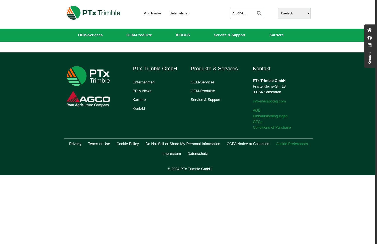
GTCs (257, 122)
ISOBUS (183, 35)
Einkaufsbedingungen (270, 116)
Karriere (276, 35)
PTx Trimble (152, 13)
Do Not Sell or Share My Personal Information (183, 144)
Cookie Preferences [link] (292, 144)
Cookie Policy (128, 144)
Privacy (75, 144)
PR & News (142, 91)
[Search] (259, 13)
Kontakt (139, 108)
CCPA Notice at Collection (248, 144)
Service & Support (229, 35)
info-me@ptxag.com (269, 101)
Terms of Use (99, 144)
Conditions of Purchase (272, 127)
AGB (256, 110)
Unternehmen (179, 13)
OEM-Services (90, 35)
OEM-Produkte (139, 35)
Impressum (172, 154)
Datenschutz (197, 154)
